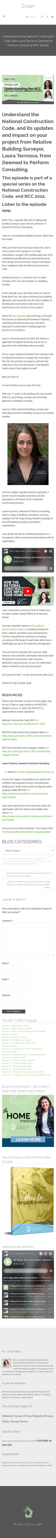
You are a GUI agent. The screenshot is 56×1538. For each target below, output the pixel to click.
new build (22, 864)
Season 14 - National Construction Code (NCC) (22, 1072)
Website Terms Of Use (17, 1416)
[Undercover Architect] (28, 1512)
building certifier (29, 861)
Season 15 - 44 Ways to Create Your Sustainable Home (26, 1075)
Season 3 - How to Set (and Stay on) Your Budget (24, 1031)
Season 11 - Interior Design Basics (17, 1063)
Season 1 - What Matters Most (15, 1025)
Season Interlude (9, 1034)
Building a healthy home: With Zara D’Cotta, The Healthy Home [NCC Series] (29, 874)
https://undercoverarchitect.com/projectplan (28, 831)
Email (5, 979)
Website (6, 995)
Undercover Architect (28, 5)
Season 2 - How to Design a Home (17, 1028)
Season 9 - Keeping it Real (13, 1057)
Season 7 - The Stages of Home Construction (22, 1049)
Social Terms (19, 1421)
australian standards (11, 861)
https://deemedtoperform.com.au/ (37, 772)
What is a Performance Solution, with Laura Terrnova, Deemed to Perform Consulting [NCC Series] (28, 884)
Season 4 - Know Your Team (14, 1037)
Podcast (21, 859)
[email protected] (39, 1397)
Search (32, 17)
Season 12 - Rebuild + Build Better (17, 1066)
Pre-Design (30, 859)
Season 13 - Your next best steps (16, 1069)
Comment (7, 920)
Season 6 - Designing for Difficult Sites (19, 1043)
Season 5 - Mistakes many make (16, 1040)
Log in (39, 1524)
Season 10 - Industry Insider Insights (18, 1060)
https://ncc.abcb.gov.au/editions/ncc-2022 (23, 723)
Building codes (44, 861)
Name (5, 963)
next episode (19, 315)
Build (15, 859)
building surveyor (10, 864)
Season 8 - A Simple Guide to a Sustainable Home (24, 1054)
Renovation (32, 864)
